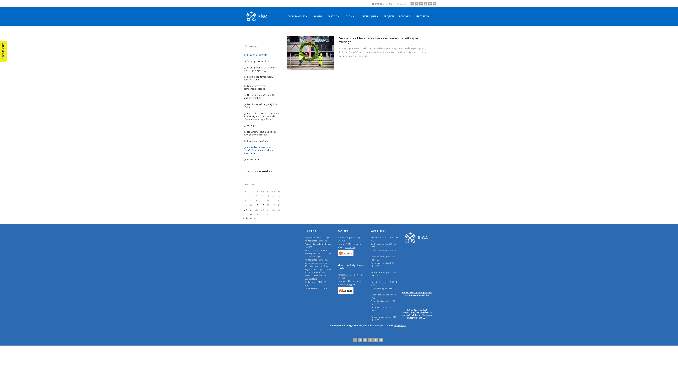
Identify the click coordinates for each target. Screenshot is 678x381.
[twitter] (416, 3)
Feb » (252, 218)
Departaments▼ (298, 16)
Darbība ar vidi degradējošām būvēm (261, 106)
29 (256, 214)
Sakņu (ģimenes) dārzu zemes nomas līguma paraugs (260, 69)
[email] (434, 3)
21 (251, 209)
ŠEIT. (425, 317)
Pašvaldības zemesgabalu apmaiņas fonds (258, 78)
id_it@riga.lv (400, 325)
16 (262, 205)
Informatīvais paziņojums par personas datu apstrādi (417, 294)
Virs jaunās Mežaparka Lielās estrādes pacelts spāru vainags (379, 40)
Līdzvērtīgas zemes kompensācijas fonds (255, 87)
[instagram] (420, 3)
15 (256, 205)
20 (245, 209)
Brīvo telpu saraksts (257, 54)
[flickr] (429, 3)
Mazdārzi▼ (423, 16)
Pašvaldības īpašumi (257, 141)
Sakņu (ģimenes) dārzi (258, 61)
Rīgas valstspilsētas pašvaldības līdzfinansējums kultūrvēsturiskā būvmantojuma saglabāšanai (261, 116)
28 (251, 214)
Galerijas (251, 125)
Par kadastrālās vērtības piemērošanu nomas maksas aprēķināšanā (258, 150)
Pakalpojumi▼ (370, 16)
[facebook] (412, 3)
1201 (349, 244)
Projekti (389, 16)
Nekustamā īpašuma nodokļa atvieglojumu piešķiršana (260, 133)
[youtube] (425, 3)
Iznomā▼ (350, 16)
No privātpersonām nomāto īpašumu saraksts (259, 96)
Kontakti (405, 16)
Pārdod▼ (334, 16)
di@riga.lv (350, 247)
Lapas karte (253, 159)
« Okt (245, 218)
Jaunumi (318, 16)
